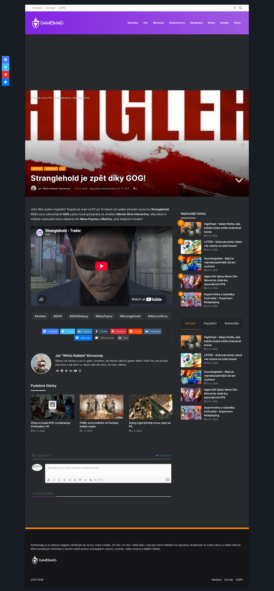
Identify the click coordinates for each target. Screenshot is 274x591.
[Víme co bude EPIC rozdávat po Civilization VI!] (52, 406)
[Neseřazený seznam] (75, 480)
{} (95, 479)
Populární (210, 323)
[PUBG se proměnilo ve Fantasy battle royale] (101, 406)
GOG (58, 316)
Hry (145, 22)
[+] (101, 479)
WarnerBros (159, 316)
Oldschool (51, 168)
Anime (224, 22)
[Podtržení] (59, 480)
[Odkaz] (90, 480)
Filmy (237, 22)
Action (41, 316)
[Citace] (80, 480)
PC (50, 97)
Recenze (158, 22)
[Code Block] (85, 480)
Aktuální (190, 323)
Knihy (211, 22)
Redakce (37, 7)
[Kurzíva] (54, 480)
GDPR (62, 7)
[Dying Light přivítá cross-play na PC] (150, 406)
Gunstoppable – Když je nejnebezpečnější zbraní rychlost (219, 262)
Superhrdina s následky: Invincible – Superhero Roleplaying (219, 298)
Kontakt (50, 7)
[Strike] (64, 480)
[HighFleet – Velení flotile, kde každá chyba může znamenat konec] (191, 229)
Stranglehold (131, 316)
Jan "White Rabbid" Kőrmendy (53, 188)
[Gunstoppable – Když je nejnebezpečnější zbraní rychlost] (191, 264)
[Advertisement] (137, 62)
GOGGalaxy (80, 316)
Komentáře (232, 323)
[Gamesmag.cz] (47, 22)
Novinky (133, 22)
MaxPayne (105, 316)
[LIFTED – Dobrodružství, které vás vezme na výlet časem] (191, 247)
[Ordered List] (69, 480)
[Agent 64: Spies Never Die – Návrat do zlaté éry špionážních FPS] (191, 282)
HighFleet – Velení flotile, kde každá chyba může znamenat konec (222, 227)
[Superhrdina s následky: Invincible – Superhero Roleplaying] (191, 299)
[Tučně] (48, 480)
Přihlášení (165, 455)
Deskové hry (177, 22)
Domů (36, 97)
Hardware (196, 22)
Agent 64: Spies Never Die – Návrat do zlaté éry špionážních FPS (221, 280)
